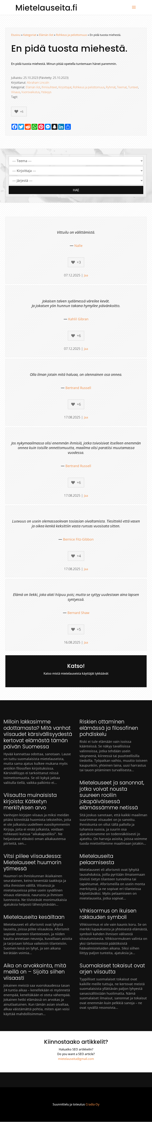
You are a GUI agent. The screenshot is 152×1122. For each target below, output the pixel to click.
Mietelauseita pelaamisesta (97, 859)
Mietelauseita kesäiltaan (34, 917)
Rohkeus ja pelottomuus (71, 35)
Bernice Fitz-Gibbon (78, 539)
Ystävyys (46, 92)
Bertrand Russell (78, 388)
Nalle (78, 245)
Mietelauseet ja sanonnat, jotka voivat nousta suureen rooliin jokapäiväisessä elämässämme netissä (112, 795)
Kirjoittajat (65, 87)
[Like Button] (16, 111)
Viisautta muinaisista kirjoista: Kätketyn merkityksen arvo (30, 801)
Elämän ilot (46, 35)
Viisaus (15, 92)
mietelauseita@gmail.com (76, 1059)
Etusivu (15, 35)
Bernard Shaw (78, 612)
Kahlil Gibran (78, 319)
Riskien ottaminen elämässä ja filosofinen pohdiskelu (109, 728)
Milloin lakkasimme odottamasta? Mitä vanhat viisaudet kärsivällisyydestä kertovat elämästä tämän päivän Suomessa (38, 734)
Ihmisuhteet (49, 87)
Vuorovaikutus (30, 92)
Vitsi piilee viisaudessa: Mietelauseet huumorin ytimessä (32, 862)
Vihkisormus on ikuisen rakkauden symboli (108, 914)
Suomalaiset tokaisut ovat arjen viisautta (112, 969)
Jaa (86, 275)
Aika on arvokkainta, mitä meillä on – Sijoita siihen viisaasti (35, 972)
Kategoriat (29, 35)
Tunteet (133, 87)
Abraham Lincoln (38, 82)
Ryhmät (111, 87)
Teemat (122, 87)
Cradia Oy (92, 1104)
